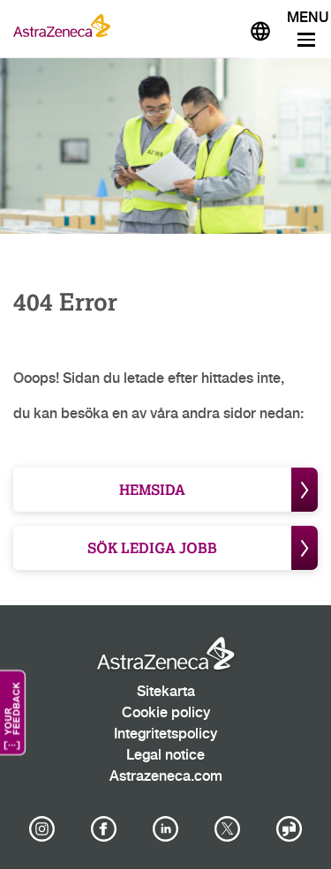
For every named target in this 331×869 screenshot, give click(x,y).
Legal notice (165, 755)
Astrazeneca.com (165, 776)
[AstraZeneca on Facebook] (103, 829)
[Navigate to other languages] (260, 29)
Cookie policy (166, 713)
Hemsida (152, 489)
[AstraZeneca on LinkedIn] (166, 829)
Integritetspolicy (165, 734)
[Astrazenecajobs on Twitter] (227, 829)
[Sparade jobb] (218, 25)
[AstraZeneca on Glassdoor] (289, 829)
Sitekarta (166, 692)
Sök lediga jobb (152, 547)
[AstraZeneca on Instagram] (41, 829)
